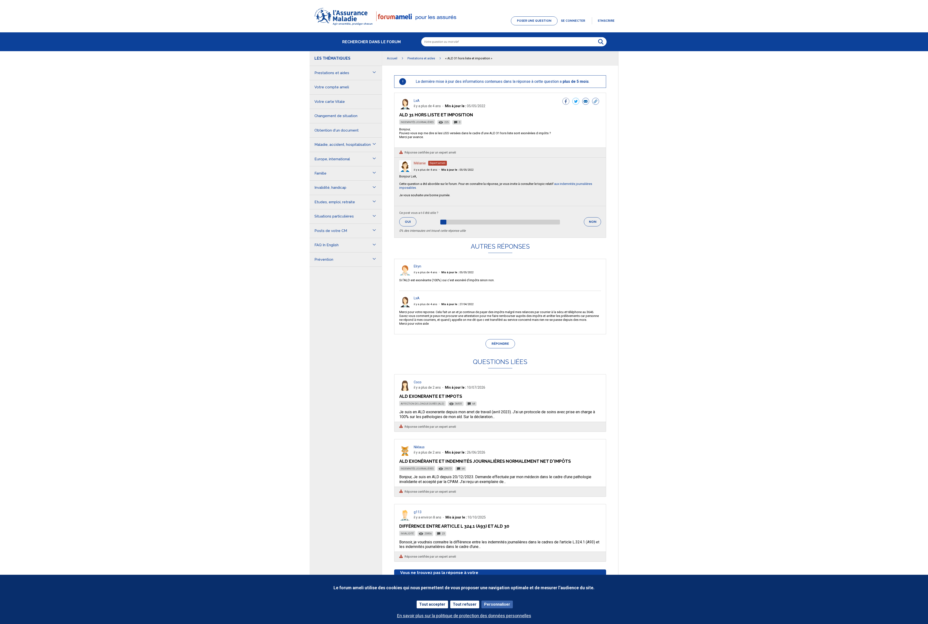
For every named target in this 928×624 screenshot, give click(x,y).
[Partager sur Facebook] (565, 102)
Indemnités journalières (417, 122)
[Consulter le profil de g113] (405, 519)
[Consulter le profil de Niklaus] (405, 454)
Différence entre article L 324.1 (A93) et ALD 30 (454, 526)
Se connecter (573, 20)
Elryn (417, 266)
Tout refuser (465, 604)
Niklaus (419, 447)
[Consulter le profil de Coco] (405, 389)
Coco (417, 382)
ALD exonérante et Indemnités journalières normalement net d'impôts (485, 461)
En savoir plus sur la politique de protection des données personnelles (464, 615)
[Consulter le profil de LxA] (405, 108)
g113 (417, 512)
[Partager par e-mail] (585, 102)
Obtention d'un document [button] (336, 130)
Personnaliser (497, 604)
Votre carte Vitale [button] (329, 101)
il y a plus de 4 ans (425, 169)
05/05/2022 (457, 169)
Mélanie (420, 163)
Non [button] (595, 223)
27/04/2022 (457, 304)
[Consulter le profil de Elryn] (405, 274)
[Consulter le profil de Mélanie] (405, 170)
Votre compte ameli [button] (331, 87)
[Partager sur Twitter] (575, 102)
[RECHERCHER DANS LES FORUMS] (601, 41)
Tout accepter (432, 604)
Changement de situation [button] (335, 116)
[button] (464, 25)
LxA (417, 101)
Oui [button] (410, 222)
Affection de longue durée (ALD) (422, 403)
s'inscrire (606, 20)
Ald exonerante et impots (430, 396)
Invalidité (407, 533)
